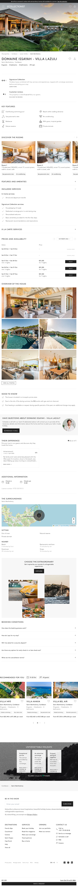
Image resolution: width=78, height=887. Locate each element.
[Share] (74, 58)
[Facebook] (64, 862)
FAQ (59, 840)
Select (71, 261)
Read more (6, 464)
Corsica (7, 835)
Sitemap (36, 862)
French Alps (9, 828)
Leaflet (56, 525)
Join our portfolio (44, 828)
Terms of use (26, 862)
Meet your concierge (29, 835)
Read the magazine (28, 831)
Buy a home (26, 841)
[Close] (4, 6)
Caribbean (14, 54)
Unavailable (71, 249)
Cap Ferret (8, 841)
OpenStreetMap (64, 525)
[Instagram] (68, 862)
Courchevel (8, 831)
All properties (5, 54)
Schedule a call (11, 431)
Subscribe (67, 804)
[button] (39, 515)
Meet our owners (44, 831)
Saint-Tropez (9, 838)
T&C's (31, 862)
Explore (39, 571)
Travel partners (27, 838)
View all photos (9, 383)
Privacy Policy (32, 814)
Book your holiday (28, 828)
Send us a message (64, 833)
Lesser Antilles (24, 54)
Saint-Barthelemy (35, 54)
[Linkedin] (72, 862)
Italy (6, 844)
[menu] (70, 6)
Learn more (13, 86)
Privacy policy (8, 862)
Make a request (39, 883)
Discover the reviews (16, 97)
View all (7, 847)
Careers (61, 843)
